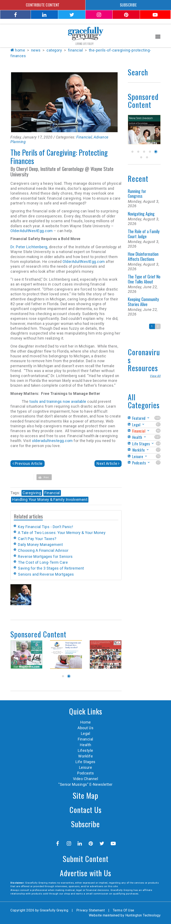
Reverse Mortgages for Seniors (45, 556)
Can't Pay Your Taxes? (37, 538)
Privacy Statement (90, 910)
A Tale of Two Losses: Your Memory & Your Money (62, 532)
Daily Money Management (40, 544)
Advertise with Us (85, 872)
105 (157, 417)
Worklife (85, 756)
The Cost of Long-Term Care (43, 562)
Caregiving (32, 493)
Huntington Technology (143, 915)
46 (158, 430)
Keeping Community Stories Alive (143, 301)
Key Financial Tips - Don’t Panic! (45, 527)
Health (85, 745)
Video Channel (85, 779)
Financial (84, 137)
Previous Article (29, 463)
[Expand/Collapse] (148, 418)
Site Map (85, 795)
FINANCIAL (75, 50)
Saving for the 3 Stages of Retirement (51, 568)
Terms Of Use (123, 910)
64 (158, 443)
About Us (85, 728)
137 (157, 437)
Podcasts (85, 773)
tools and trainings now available (57, 401)
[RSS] (130, 418)
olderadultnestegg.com (52, 440)
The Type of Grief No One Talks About (144, 278)
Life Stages (85, 762)
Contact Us (85, 809)
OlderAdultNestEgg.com (31, 231)
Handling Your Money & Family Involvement (49, 499)
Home (20, 50)
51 (158, 424)
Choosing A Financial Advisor (43, 550)
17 (158, 449)
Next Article (107, 463)
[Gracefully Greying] (85, 35)
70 (158, 456)
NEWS (36, 50)
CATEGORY (54, 50)
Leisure (85, 767)
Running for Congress (137, 193)
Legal (85, 733)
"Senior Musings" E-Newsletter (85, 784)
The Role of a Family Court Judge (144, 233)
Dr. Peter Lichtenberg (28, 247)
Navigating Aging (141, 214)
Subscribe (85, 823)
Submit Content (85, 858)
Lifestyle (85, 750)
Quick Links (85, 711)
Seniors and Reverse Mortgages (46, 574)
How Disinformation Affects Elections (143, 256)
